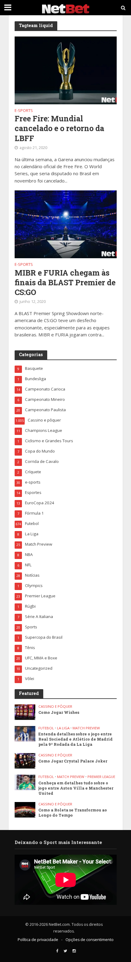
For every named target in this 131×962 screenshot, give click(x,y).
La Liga (63, 728)
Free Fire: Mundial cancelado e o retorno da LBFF (59, 128)
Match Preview (86, 728)
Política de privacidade (38, 939)
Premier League (101, 777)
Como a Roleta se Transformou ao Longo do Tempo (72, 812)
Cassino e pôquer (55, 706)
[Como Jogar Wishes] (25, 711)
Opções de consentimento (90, 939)
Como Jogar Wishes (58, 712)
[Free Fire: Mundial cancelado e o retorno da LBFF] (66, 70)
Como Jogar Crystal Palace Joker (72, 761)
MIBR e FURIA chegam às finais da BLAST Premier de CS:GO (65, 282)
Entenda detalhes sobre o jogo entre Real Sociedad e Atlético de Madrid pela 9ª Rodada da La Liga (75, 739)
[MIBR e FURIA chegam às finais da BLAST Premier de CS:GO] (66, 224)
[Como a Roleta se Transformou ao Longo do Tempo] (25, 809)
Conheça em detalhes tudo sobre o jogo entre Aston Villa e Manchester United (75, 788)
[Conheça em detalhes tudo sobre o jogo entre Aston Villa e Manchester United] (25, 782)
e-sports (24, 111)
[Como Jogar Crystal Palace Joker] (25, 760)
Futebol (46, 728)
